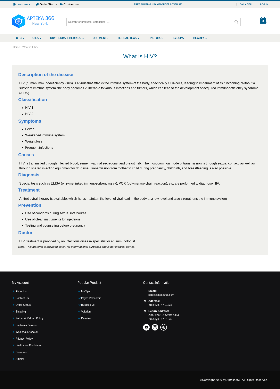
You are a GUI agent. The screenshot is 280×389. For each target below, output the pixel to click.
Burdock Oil (88, 304)
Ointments (100, 38)
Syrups (178, 38)
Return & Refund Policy (29, 318)
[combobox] (153, 22)
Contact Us (22, 298)
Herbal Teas (127, 38)
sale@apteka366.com (161, 294)
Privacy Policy (24, 338)
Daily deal (246, 4)
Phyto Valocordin (91, 298)
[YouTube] (146, 325)
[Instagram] (155, 325)
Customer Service (26, 325)
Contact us (71, 4)
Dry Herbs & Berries (65, 38)
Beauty (198, 38)
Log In (264, 4)
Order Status (48, 4)
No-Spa (85, 291)
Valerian (86, 311)
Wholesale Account (27, 331)
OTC (19, 38)
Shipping (21, 311)
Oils (35, 38)
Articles (20, 358)
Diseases (21, 352)
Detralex (86, 318)
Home (16, 47)
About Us (21, 291)
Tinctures (155, 38)
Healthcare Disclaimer (29, 345)
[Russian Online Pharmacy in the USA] (33, 21)
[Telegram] (163, 325)
